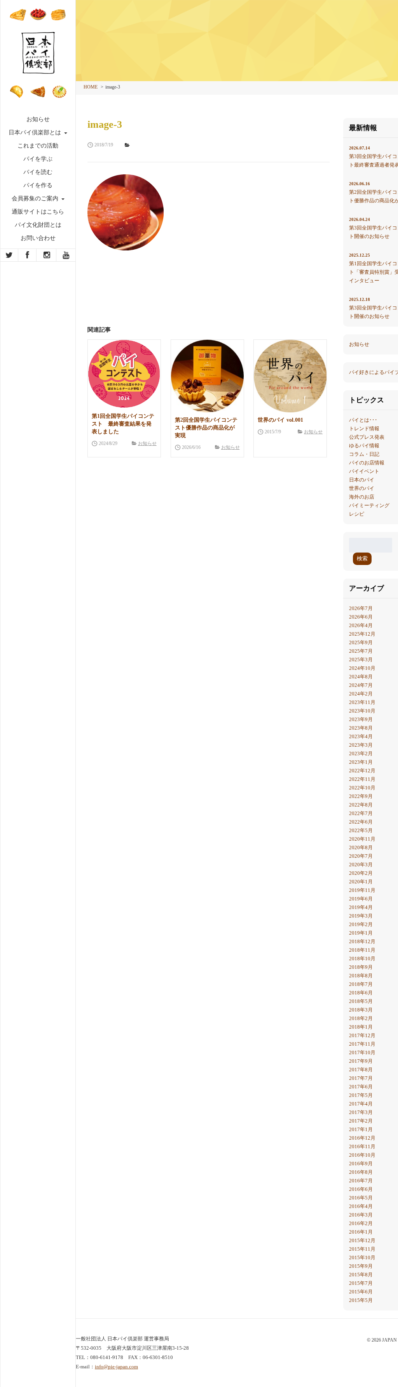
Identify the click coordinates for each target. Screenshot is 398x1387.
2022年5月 (361, 830)
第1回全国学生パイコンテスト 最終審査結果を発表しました (123, 424)
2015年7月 (361, 1283)
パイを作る (37, 185)
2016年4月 (361, 1206)
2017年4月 (361, 1104)
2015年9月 (361, 1266)
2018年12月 (362, 941)
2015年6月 (361, 1292)
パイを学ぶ (37, 159)
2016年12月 (362, 1138)
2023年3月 (361, 745)
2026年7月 (361, 608)
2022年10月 (362, 788)
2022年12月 (362, 770)
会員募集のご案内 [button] (36, 198)
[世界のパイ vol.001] (290, 376)
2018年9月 (361, 967)
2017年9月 (361, 1061)
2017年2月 (361, 1121)
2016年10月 (362, 1155)
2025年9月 (361, 642)
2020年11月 (362, 839)
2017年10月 (362, 1052)
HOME (91, 87)
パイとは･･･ (363, 420)
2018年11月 (362, 950)
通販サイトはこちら (38, 212)
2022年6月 (361, 822)
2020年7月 (361, 856)
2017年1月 (361, 1129)
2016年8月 (361, 1172)
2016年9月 (361, 1163)
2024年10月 (362, 668)
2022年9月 (361, 796)
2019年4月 (361, 907)
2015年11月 (362, 1249)
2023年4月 (361, 736)
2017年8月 (361, 1069)
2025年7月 (361, 651)
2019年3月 (361, 916)
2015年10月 (362, 1257)
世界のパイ (361, 488)
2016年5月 (361, 1198)
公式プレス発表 (366, 437)
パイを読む (37, 172)
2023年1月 (361, 762)
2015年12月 (362, 1240)
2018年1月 (361, 1027)
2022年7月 (361, 813)
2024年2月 (361, 694)
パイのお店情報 (366, 463)
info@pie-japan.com (116, 1367)
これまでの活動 (37, 146)
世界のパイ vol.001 (280, 420)
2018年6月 (361, 993)
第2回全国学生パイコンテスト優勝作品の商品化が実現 (206, 427)
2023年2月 (361, 753)
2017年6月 (361, 1087)
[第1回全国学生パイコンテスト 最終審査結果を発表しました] (124, 374)
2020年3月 (361, 864)
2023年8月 (361, 728)
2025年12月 (362, 634)
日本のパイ (361, 480)
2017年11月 (362, 1044)
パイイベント (364, 471)
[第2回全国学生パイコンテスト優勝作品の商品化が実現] (207, 376)
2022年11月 (362, 779)
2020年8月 (361, 847)
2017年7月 (361, 1078)
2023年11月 (362, 702)
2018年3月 (361, 1010)
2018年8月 (361, 976)
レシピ (356, 514)
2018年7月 (361, 984)
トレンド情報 (364, 428)
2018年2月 (361, 1018)
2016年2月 (361, 1223)
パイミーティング (369, 505)
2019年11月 (362, 890)
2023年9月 (361, 719)
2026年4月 (361, 625)
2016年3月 (361, 1215)
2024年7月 (361, 685)
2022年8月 (361, 805)
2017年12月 (362, 1035)
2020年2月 (361, 873)
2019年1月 (361, 933)
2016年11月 (362, 1146)
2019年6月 (361, 899)
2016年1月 (361, 1232)
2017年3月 (361, 1112)
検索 (362, 558)
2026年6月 (361, 617)
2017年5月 (361, 1095)
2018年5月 (361, 1001)
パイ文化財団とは (38, 225)
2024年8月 (361, 677)
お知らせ (38, 119)
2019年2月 (361, 924)
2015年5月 (361, 1300)
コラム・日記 (364, 454)
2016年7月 (361, 1181)
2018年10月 (362, 958)
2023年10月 (362, 711)
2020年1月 (361, 882)
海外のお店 (361, 497)
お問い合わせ (38, 238)
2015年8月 (361, 1275)
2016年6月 (361, 1189)
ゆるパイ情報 (364, 445)
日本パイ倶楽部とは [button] (36, 132)
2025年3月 (361, 659)
